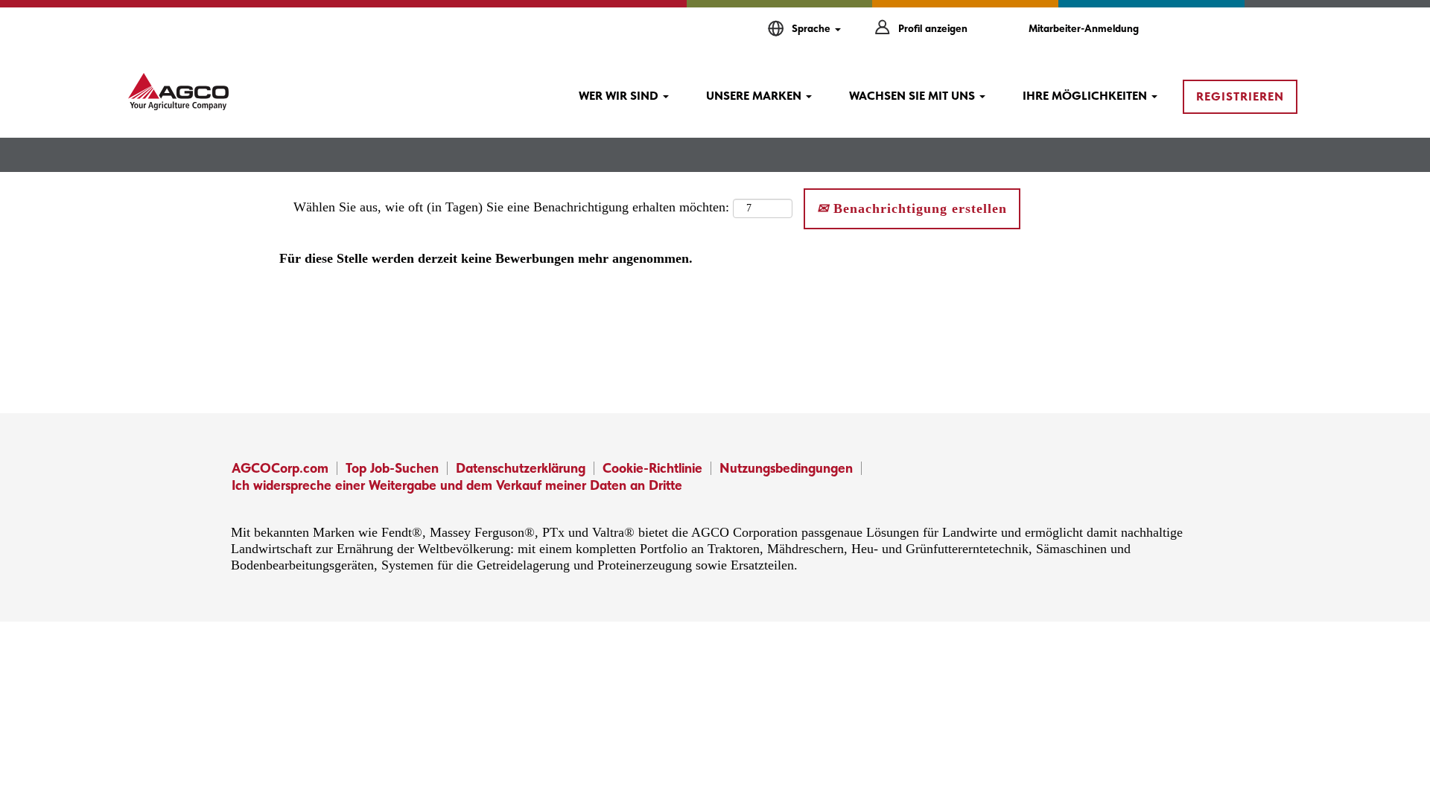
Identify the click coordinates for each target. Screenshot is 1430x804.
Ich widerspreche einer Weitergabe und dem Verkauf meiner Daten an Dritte (457, 485)
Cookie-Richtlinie (652, 468)
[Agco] (178, 92)
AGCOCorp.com (280, 468)
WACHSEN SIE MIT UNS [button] (913, 96)
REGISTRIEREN (1240, 96)
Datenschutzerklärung (520, 468)
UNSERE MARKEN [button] (755, 96)
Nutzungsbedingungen (786, 468)
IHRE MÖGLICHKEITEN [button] (1086, 96)
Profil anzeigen (932, 28)
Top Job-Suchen (392, 468)
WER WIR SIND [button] (620, 96)
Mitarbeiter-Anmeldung (1084, 28)
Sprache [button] (812, 28)
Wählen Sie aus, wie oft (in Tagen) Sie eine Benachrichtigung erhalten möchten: (511, 207)
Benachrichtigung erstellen (918, 208)
